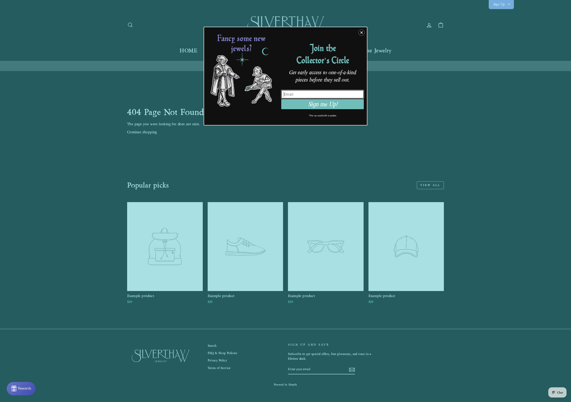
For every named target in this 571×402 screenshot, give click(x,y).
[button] (361, 32)
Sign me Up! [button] (322, 104)
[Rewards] (21, 388)
